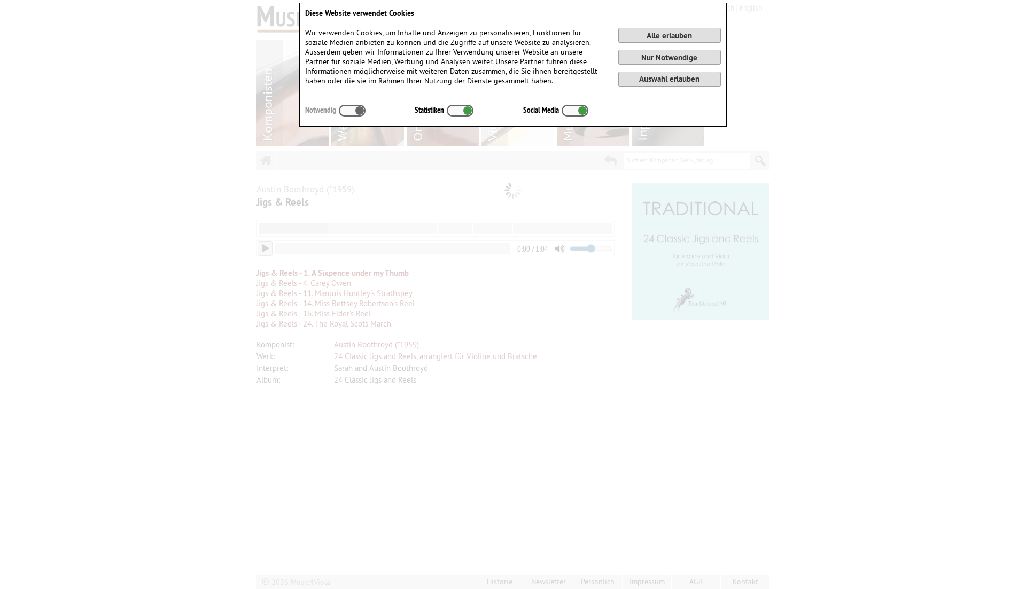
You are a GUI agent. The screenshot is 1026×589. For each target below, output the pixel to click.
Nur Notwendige (669, 57)
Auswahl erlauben (669, 79)
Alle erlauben (669, 35)
